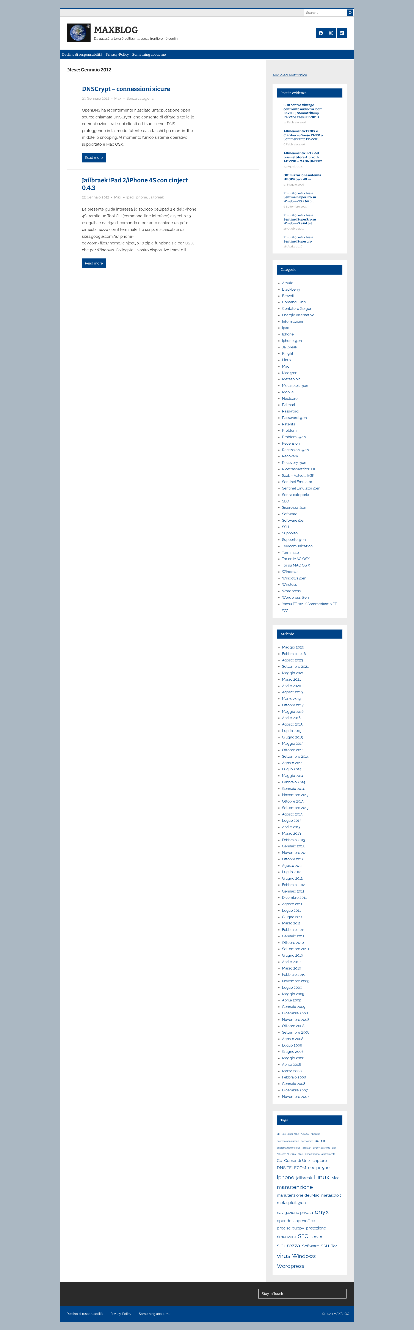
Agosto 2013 (292, 814)
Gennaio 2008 (293, 1083)
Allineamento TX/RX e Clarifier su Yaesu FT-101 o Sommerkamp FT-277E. (303, 135)
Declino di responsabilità (82, 54)
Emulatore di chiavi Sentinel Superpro (298, 239)
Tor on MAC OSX (296, 559)
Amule (287, 283)
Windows (290, 572)
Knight (287, 353)
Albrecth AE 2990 (286, 1154)
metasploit (331, 1195)
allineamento (328, 1154)
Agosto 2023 (292, 660)
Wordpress (291, 591)
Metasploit (291, 379)
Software (289, 514)
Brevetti (288, 296)
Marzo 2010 (291, 968)
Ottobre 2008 (293, 1026)
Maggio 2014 (292, 775)
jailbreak (304, 1177)
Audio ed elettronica (290, 75)
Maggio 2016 (293, 711)
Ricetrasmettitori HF (299, 469)
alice (300, 1154)
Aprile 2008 (291, 1064)
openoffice (305, 1220)
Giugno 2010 (292, 955)
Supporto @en (294, 539)
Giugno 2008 (293, 1051)
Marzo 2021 (291, 679)
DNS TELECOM (291, 1167)
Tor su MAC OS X (296, 565)
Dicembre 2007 (295, 1090)
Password (290, 411)
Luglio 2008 (292, 1045)
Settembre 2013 (295, 808)
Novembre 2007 (295, 1096)
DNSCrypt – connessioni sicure (126, 89)
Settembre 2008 (295, 1032)
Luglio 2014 (291, 769)
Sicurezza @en (294, 507)
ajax (334, 1147)
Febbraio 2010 (293, 974)
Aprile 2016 (291, 718)
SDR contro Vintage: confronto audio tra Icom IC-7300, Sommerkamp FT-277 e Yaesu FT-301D (303, 111)
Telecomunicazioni (298, 546)
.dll (278, 1134)
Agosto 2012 (292, 865)
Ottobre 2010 (293, 942)
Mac (285, 366)
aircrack (307, 1147)
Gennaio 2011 (293, 936)
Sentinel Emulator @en (301, 488)
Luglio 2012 (291, 872)
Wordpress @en (295, 597)
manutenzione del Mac (298, 1195)
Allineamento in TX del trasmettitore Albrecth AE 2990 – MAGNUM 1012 (303, 157)
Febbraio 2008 (294, 1077)
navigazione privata (295, 1212)
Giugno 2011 (292, 917)
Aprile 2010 (291, 962)
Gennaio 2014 (293, 788)
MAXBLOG (116, 30)
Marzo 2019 (291, 698)
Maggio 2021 (292, 673)
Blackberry (291, 289)
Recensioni (291, 443)
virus (283, 1255)
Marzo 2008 (292, 1071)
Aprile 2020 (291, 686)
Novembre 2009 (295, 981)
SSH (285, 527)
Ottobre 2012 (293, 859)
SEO (285, 501)
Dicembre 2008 (295, 1013)
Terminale (290, 552)
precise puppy (290, 1228)
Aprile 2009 (291, 1000)
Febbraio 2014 (293, 782)
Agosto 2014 (292, 763)
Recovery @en (294, 462)
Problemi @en (294, 437)
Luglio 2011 (291, 910)
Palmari (288, 405)
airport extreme (321, 1147)
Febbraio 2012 (293, 885)
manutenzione (295, 1187)
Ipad (130, 197)
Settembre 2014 (295, 756)
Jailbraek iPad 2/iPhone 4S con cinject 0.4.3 (135, 184)
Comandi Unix (294, 302)
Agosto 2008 (292, 1039)
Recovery (290, 456)
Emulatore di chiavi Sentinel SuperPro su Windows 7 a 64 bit (300, 219)
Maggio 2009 (293, 994)
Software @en (294, 520)
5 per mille (293, 1134)
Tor (334, 1245)
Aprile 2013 (291, 827)
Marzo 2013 (291, 833)
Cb (279, 1160)
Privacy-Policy (117, 54)
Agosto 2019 (292, 692)
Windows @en (294, 578)
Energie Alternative (298, 315)
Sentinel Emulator (297, 482)
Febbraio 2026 (294, 654)
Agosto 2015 (292, 724)
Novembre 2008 (295, 1019)
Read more (94, 158)
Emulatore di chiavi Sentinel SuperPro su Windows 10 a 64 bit (300, 197)
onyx (322, 1211)
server (316, 1236)
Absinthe (315, 1134)
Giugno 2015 (292, 737)
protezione (316, 1228)
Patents (288, 424)
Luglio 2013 (291, 820)
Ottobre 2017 (293, 705)
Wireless (289, 584)
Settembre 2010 (295, 949)
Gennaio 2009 (293, 1006)
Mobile (288, 392)
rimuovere (286, 1236)
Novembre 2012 (295, 852)
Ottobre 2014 (293, 750)
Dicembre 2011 (294, 897)
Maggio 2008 (293, 1058)
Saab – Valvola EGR (298, 475)
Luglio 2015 (291, 731)
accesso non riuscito (288, 1141)
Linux (286, 360)
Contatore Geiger (296, 308)
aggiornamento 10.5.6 (289, 1147)
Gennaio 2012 (293, 891)
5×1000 (305, 1134)
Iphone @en (292, 340)
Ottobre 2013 (293, 801)
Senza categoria (140, 98)
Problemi (290, 430)
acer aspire (307, 1141)
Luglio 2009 (292, 987)
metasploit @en (291, 1202)
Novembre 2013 (295, 795)
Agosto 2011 (292, 904)
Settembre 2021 (295, 666)
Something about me (149, 54)
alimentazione (312, 1154)
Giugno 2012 (292, 878)
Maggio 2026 (293, 647)
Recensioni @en (295, 450)
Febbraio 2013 (293, 840)
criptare (319, 1160)
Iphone (141, 197)
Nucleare (290, 398)
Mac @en (289, 373)
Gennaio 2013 (293, 846)
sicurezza (288, 1245)
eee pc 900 (319, 1167)
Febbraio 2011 (293, 929)
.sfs (283, 1134)
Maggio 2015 (292, 743)
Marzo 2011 (291, 923)
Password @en (294, 418)
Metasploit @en (295, 385)
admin (320, 1140)
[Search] (350, 12)
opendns (285, 1220)
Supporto (290, 533)
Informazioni (292, 321)
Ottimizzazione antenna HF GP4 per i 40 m (302, 177)
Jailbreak (156, 197)
